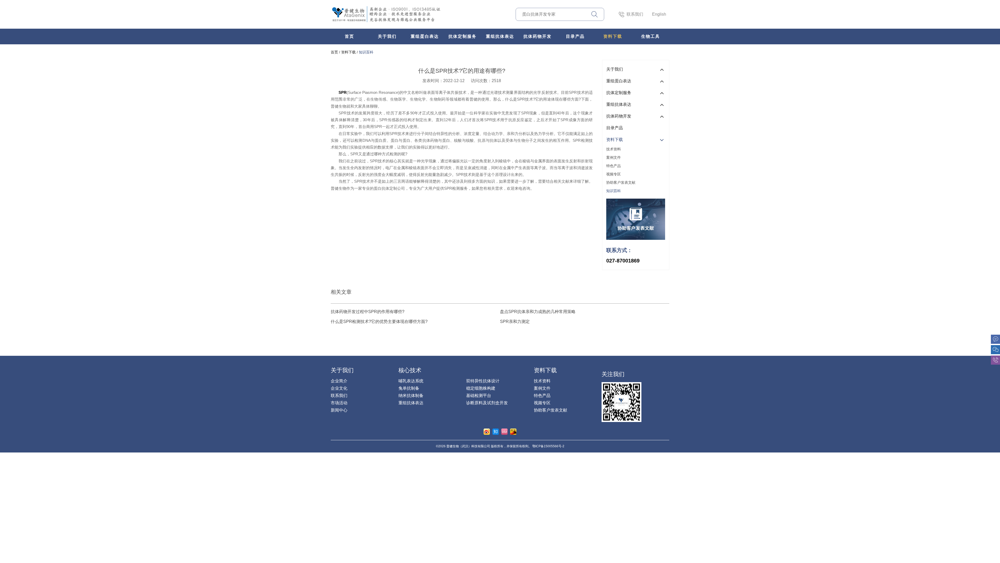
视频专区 (613, 174)
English (659, 14)
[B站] (504, 431)
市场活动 (339, 403)
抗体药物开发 (537, 36)
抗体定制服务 (462, 36)
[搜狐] (513, 431)
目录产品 (575, 36)
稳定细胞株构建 (480, 388)
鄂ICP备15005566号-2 (548, 446)
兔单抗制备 (408, 388)
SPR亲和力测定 (515, 321)
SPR (343, 92)
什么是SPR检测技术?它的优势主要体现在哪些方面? (379, 321)
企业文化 (339, 388)
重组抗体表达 (500, 36)
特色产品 (613, 166)
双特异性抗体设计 (482, 381)
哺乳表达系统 (410, 381)
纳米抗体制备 (410, 395)
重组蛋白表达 (425, 36)
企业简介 (339, 381)
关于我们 (387, 36)
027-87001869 (623, 261)
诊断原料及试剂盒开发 (487, 403)
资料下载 (612, 36)
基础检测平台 (478, 395)
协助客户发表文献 (620, 182)
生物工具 (650, 36)
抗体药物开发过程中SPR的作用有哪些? (367, 311)
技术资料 (613, 149)
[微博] (487, 431)
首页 (349, 36)
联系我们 (635, 14)
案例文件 (613, 157)
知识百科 (366, 52)
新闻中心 (339, 410)
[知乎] (495, 431)
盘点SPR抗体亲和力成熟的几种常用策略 (538, 311)
